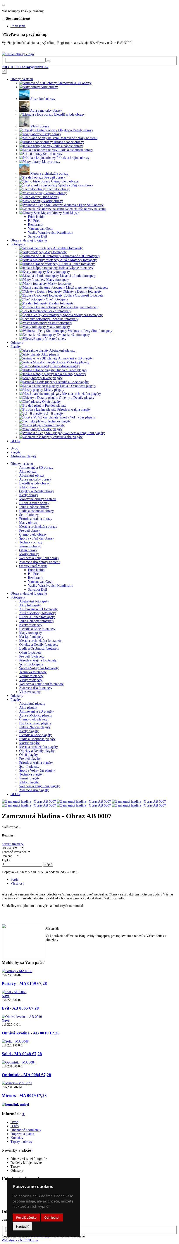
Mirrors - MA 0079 (24, 1095)
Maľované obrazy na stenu (37, 499)
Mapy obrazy (28, 522)
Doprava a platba (22, 1134)
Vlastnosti (17, 883)
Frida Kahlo (36, 570)
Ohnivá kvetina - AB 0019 (31, 1033)
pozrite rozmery (13, 844)
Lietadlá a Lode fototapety (37, 629)
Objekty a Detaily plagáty (37, 751)
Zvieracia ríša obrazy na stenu (39, 562)
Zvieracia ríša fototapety (35, 688)
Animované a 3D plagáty (36, 711)
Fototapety (17, 597)
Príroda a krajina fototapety (38, 660)
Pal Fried (34, 574)
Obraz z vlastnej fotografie (28, 593)
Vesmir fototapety (31, 676)
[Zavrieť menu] (3, 4)
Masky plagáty (29, 743)
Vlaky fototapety (30, 680)
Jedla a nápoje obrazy (34, 507)
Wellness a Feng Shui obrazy (39, 558)
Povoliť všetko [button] (26, 1217)
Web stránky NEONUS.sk (20, 1240)
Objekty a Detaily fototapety (38, 644)
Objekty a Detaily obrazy (36, 491)
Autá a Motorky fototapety (37, 613)
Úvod (14, 448)
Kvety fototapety (30, 625)
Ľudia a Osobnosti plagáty (37, 739)
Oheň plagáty (28, 754)
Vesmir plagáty (29, 778)
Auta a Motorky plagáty (35, 715)
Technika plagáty (31, 774)
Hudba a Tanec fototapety (37, 617)
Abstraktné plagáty (23, 456)
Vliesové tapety (30, 692)
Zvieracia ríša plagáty (34, 790)
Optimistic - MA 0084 (26, 1074)
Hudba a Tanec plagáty (35, 723)
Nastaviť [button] (22, 1226)
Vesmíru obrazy (30, 546)
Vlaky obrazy (28, 487)
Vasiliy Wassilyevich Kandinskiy (50, 585)
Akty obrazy (27, 471)
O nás (14, 1126)
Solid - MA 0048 (22, 1053)
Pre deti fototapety (31, 656)
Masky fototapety (31, 636)
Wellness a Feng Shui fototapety (41, 684)
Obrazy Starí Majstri (33, 566)
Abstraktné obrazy (32, 475)
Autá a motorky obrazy (35, 479)
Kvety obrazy (28, 495)
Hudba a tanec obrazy (34, 503)
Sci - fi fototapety (31, 664)
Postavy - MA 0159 (24, 983)
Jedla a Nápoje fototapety (36, 621)
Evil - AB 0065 (20, 1008)
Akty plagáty (28, 707)
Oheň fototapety (30, 652)
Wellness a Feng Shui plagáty (39, 786)
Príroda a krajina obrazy (35, 519)
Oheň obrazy (28, 550)
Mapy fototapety (30, 633)
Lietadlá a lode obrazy (34, 483)
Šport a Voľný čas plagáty (37, 770)
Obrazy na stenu (21, 463)
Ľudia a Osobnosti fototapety (39, 648)
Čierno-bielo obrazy (33, 534)
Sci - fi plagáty (29, 766)
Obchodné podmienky (25, 1130)
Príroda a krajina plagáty (36, 762)
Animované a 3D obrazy (36, 467)
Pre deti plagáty (30, 758)
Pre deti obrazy (29, 530)
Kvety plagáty (29, 731)
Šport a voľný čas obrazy (36, 538)
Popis (14, 879)
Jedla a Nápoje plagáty (34, 727)
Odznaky (16, 695)
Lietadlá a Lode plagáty (35, 735)
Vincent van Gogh (40, 581)
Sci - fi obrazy (29, 515)
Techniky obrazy (30, 542)
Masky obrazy (29, 554)
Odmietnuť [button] (51, 1217)
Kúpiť (48, 864)
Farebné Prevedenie (15, 852)
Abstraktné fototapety (34, 601)
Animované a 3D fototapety (38, 609)
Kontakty (16, 1138)
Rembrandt (35, 577)
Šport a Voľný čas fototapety (39, 668)
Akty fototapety (30, 605)
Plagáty (15, 452)
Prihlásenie (18, 26)
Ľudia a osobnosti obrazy (36, 511)
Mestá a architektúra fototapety (40, 640)
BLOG (15, 794)
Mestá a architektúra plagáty (38, 747)
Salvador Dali (37, 589)
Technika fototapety (32, 672)
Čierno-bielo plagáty (33, 719)
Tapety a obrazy (21, 1141)
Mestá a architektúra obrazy (38, 526)
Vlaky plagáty (29, 782)
